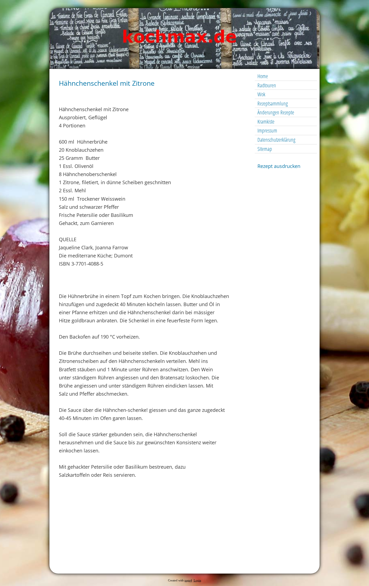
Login (197, 580)
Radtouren (266, 85)
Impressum (267, 130)
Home (262, 76)
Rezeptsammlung (272, 103)
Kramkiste (265, 121)
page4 (188, 580)
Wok (261, 94)
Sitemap (264, 149)
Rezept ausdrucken (278, 166)
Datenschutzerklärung (276, 139)
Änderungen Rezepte (275, 112)
